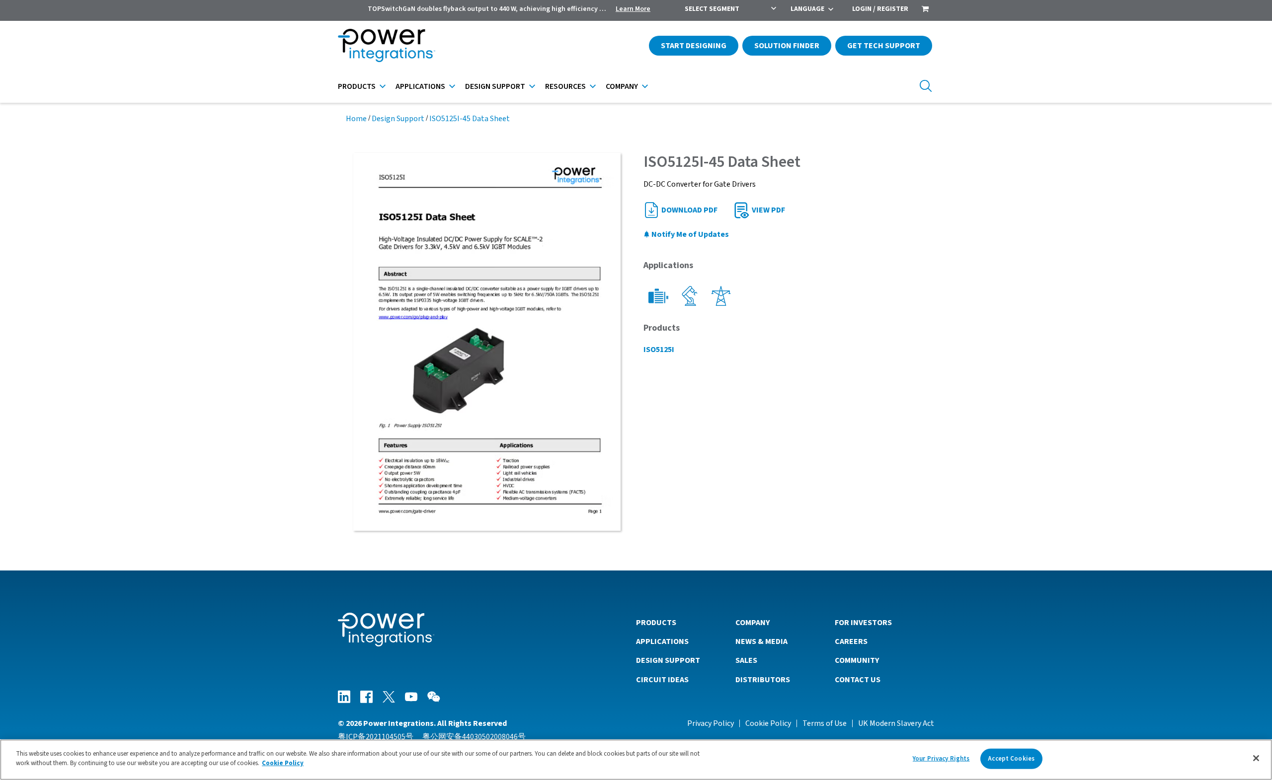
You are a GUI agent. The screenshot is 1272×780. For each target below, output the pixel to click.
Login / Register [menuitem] (880, 8)
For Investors (863, 622)
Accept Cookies (1011, 758)
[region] (636, 759)
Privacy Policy (710, 723)
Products (357, 86)
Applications (420, 86)
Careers (851, 641)
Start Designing (693, 45)
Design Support (495, 86)
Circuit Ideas (662, 679)
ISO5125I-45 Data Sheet (469, 118)
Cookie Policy (768, 723)
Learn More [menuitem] (633, 8)
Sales (746, 660)
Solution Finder (786, 45)
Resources (565, 86)
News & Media (761, 641)
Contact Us (857, 679)
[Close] (1256, 758)
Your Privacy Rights (941, 758)
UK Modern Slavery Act (896, 723)
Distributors (762, 679)
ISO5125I (658, 349)
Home (356, 118)
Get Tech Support (883, 45)
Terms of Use (824, 723)
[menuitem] (925, 10)
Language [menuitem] (807, 8)
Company (622, 86)
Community (857, 660)
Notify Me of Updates (689, 234)
